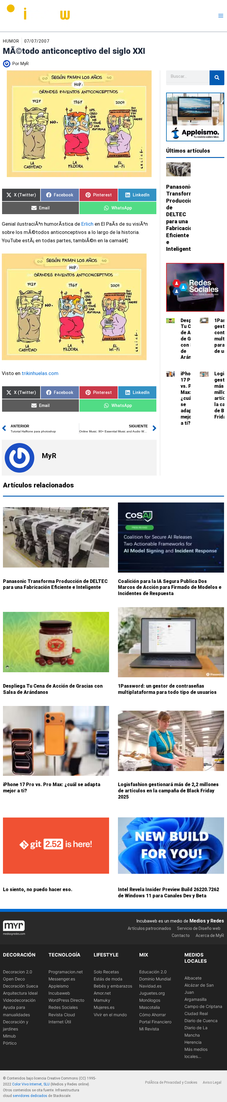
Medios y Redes (206, 920)
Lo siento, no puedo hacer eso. (37, 889)
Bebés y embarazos (113, 985)
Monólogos (149, 1000)
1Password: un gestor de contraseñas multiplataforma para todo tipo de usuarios (167, 689)
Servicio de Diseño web (198, 928)
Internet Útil (59, 1021)
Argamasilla (195, 999)
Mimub (9, 1035)
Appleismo (58, 985)
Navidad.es (150, 985)
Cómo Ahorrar (152, 1014)
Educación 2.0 (153, 971)
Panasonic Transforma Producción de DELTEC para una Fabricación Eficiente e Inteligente (55, 584)
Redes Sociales (63, 1007)
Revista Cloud (61, 1014)
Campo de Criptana (203, 1006)
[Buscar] (217, 77)
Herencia (193, 1041)
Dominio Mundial (155, 978)
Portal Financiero (155, 1021)
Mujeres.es (104, 1007)
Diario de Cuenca (201, 1020)
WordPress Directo (66, 1000)
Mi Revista (149, 1028)
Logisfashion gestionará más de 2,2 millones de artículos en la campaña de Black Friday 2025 (168, 791)
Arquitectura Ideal (20, 993)
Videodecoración (19, 1000)
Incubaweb (59, 993)
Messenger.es (61, 978)
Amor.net (102, 993)
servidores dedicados (30, 1096)
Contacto (181, 935)
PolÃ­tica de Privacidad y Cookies (171, 1082)
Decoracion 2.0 (17, 971)
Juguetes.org (152, 993)
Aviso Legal (212, 1082)
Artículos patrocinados (149, 928)
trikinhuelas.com (40, 373)
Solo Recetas (106, 971)
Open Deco (14, 978)
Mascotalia (149, 1007)
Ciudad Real (196, 1013)
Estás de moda (108, 978)
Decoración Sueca (20, 985)
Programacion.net (65, 971)
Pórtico (10, 1043)
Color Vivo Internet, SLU (31, 1084)
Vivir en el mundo (110, 1014)
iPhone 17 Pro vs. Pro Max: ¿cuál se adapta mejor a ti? (189, 398)
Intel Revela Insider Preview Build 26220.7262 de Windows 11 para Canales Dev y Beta (168, 893)
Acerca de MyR (210, 935)
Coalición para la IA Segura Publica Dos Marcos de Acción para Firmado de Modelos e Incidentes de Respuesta (169, 588)
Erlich (87, 224)
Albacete (193, 977)
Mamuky (102, 1000)
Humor (11, 41)
